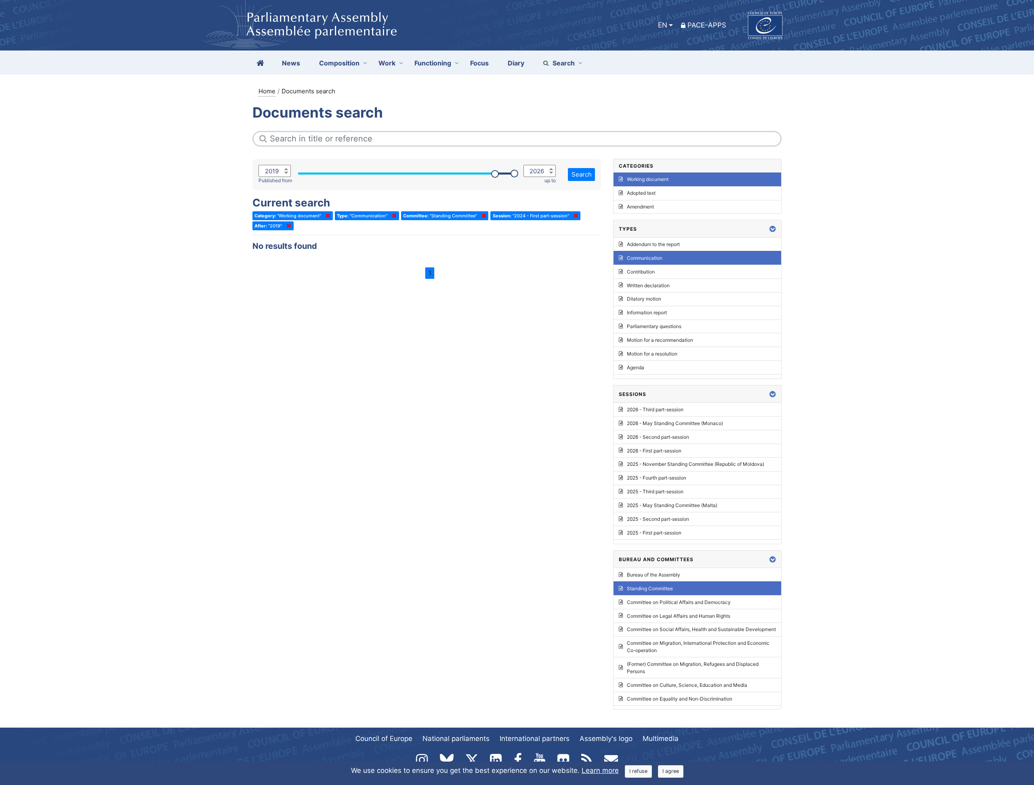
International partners (535, 738)
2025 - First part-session (654, 533)
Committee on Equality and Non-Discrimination (679, 699)
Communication (644, 258)
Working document (647, 179)
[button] (772, 228)
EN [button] (662, 25)
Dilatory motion (644, 299)
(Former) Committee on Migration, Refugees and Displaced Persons (693, 667)
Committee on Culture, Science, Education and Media (687, 685)
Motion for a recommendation (660, 340)
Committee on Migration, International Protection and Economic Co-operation (698, 646)
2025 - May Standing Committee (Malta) (672, 505)
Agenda (635, 367)
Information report (647, 312)
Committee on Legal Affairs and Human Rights (678, 616)
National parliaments (456, 738)
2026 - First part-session (654, 451)
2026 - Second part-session (658, 437)
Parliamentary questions (654, 326)
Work (386, 63)
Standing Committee (650, 588)
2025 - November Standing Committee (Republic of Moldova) (695, 464)
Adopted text (641, 193)
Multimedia (661, 738)
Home (266, 91)
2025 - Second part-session (658, 519)
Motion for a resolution (652, 354)
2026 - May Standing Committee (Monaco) (675, 423)
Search (564, 63)
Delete (326, 216)
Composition (339, 63)
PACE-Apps (706, 25)
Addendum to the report (653, 244)
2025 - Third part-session (655, 491)
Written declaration (648, 285)
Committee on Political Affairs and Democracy (679, 602)
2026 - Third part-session (655, 409)
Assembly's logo (606, 738)
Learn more (600, 770)
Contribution (641, 272)
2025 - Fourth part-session (656, 478)
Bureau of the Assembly (653, 575)
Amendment (640, 207)
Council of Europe (383, 738)
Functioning (432, 63)
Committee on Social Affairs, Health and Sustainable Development (701, 629)
